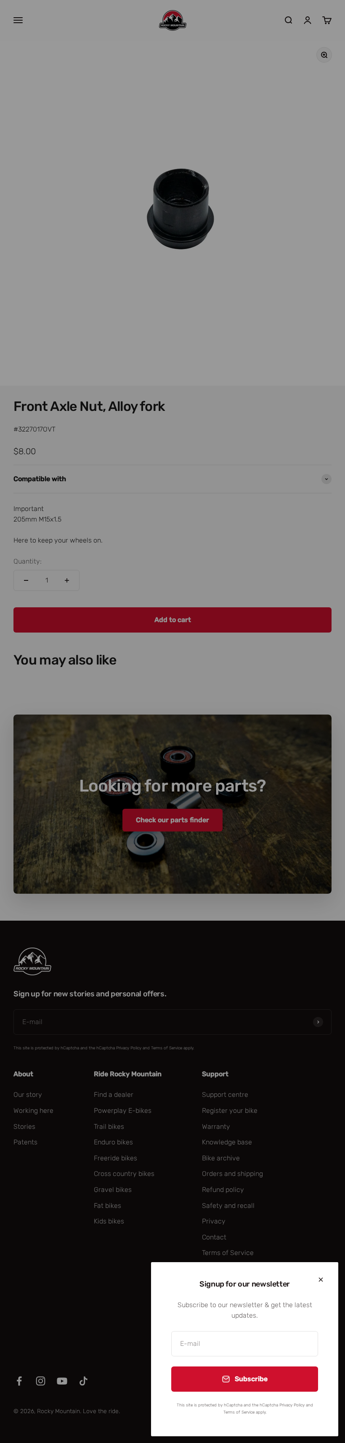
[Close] (321, 1280)
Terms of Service (239, 1412)
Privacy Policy (292, 1405)
